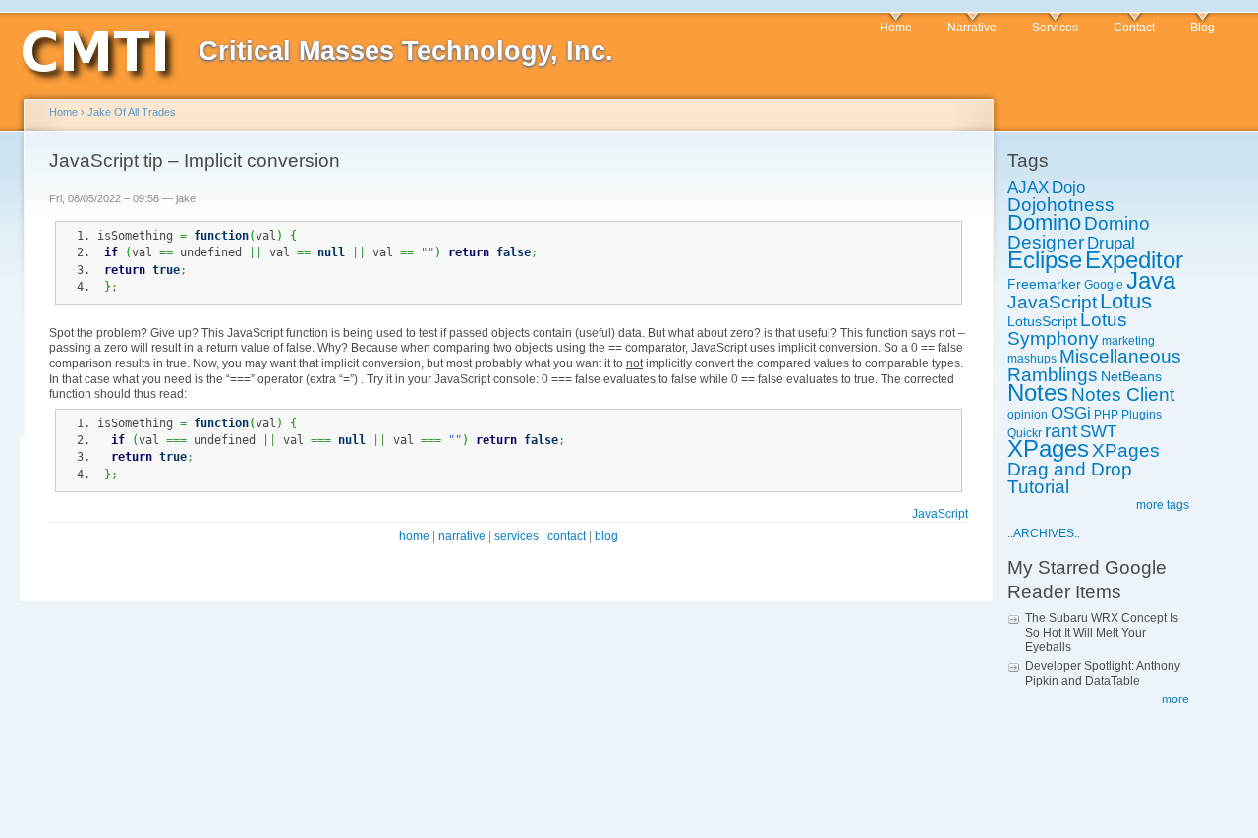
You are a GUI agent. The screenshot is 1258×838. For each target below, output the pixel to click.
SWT (1098, 431)
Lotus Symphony (1067, 329)
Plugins (1141, 414)
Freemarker (1044, 284)
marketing (1128, 341)
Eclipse (1044, 260)
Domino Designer (1078, 232)
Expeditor (1134, 260)
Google (1103, 285)
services (516, 536)
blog (606, 536)
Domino (1044, 222)
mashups (1032, 358)
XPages (1048, 448)
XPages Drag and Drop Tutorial (1083, 468)
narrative (462, 536)
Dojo (1068, 187)
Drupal (1111, 243)
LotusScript (1042, 321)
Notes (1037, 392)
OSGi (1071, 413)
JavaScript (1052, 302)
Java (1150, 280)
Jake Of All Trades (131, 112)
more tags (1162, 505)
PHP (1106, 414)
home (414, 536)
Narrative (972, 27)
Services (1055, 27)
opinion (1027, 414)
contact (566, 536)
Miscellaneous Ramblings (1094, 365)
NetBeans (1131, 376)
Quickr (1024, 433)
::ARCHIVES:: (1043, 533)
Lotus (1126, 301)
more (1175, 699)
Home (896, 27)
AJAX (1028, 187)
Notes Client (1122, 394)
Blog (1202, 27)
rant (1061, 430)
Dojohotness (1061, 205)
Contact (1134, 27)
